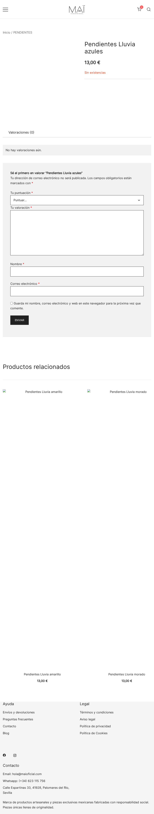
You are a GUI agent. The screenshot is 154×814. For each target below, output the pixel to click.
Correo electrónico (25, 284)
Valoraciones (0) (21, 132)
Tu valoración (21, 207)
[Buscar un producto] (148, 9)
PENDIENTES (22, 32)
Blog (6, 733)
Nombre (17, 264)
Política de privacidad (95, 726)
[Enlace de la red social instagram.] (14, 755)
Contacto (9, 726)
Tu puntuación (21, 193)
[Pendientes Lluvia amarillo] (42, 529)
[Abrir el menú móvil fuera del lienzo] (5, 9)
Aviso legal (87, 719)
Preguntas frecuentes (18, 719)
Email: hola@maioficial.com (22, 774)
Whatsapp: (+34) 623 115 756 (24, 781)
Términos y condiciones (96, 712)
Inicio (6, 32)
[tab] (21, 132)
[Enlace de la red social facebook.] (4, 755)
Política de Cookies (93, 733)
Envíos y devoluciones (19, 712)
